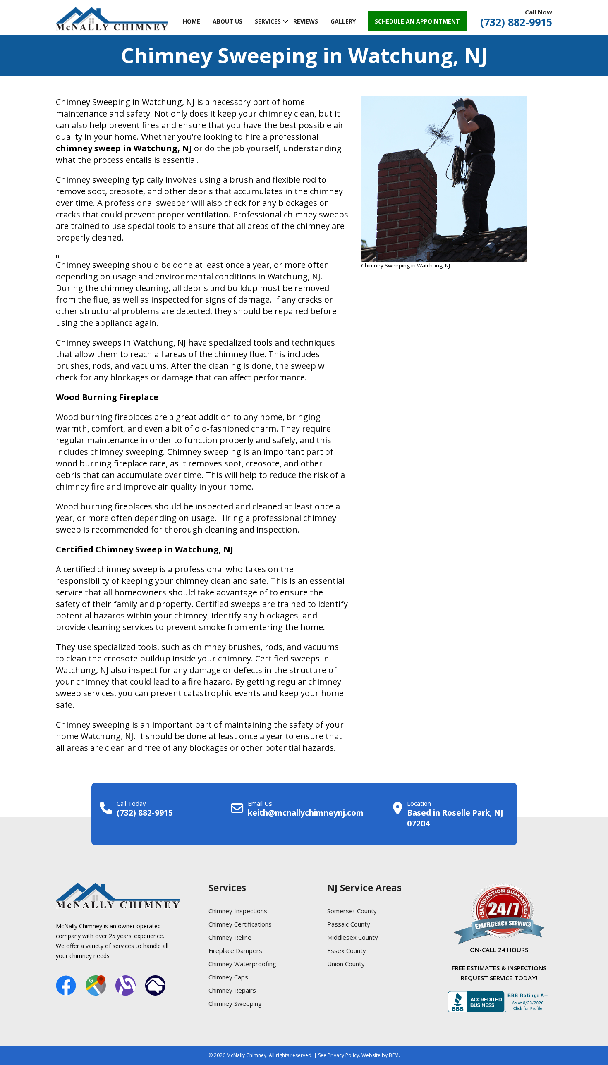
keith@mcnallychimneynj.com (306, 812)
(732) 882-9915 (516, 22)
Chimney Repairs (232, 990)
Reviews (305, 21)
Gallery (343, 21)
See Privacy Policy (338, 1055)
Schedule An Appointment (417, 21)
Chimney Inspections (237, 911)
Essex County (346, 950)
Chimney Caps (228, 977)
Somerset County (352, 911)
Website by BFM (380, 1055)
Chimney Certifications (240, 924)
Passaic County (348, 924)
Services (268, 21)
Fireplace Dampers (235, 950)
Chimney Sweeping (235, 1003)
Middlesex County (352, 937)
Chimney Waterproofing (242, 964)
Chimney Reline (229, 937)
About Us (227, 21)
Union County (346, 964)
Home (191, 21)
